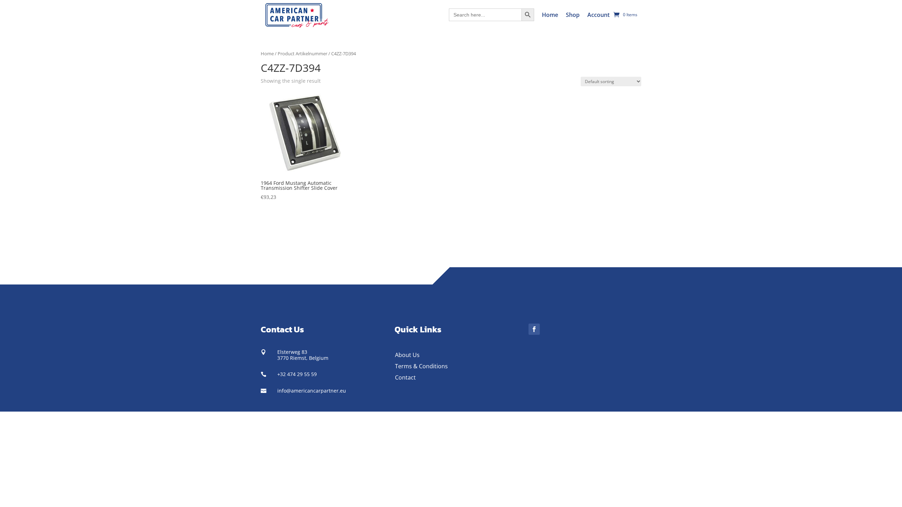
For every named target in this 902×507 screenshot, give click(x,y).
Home (550, 15)
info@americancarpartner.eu (311, 390)
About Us (407, 355)
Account (598, 15)
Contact (405, 377)
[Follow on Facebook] (534, 329)
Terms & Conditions (421, 366)
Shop (573, 15)
